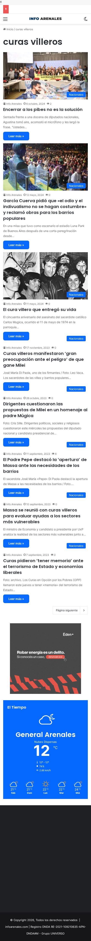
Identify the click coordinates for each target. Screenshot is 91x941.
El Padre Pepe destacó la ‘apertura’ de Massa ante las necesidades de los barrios (45, 465)
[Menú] (5, 20)
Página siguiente (67, 610)
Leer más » (16, 136)
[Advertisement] (45, 860)
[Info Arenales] (45, 19)
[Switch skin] (86, 20)
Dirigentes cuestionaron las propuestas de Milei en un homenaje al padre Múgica (45, 410)
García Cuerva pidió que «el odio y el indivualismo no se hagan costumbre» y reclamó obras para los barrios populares (44, 209)
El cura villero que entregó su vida (39, 309)
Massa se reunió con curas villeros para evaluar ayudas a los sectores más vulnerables (41, 516)
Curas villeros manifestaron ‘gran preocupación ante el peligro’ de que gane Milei (43, 359)
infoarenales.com (16, 926)
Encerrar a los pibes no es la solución (43, 109)
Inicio (9, 29)
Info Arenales (14, 103)
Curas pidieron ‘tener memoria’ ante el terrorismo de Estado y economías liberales (43, 566)
